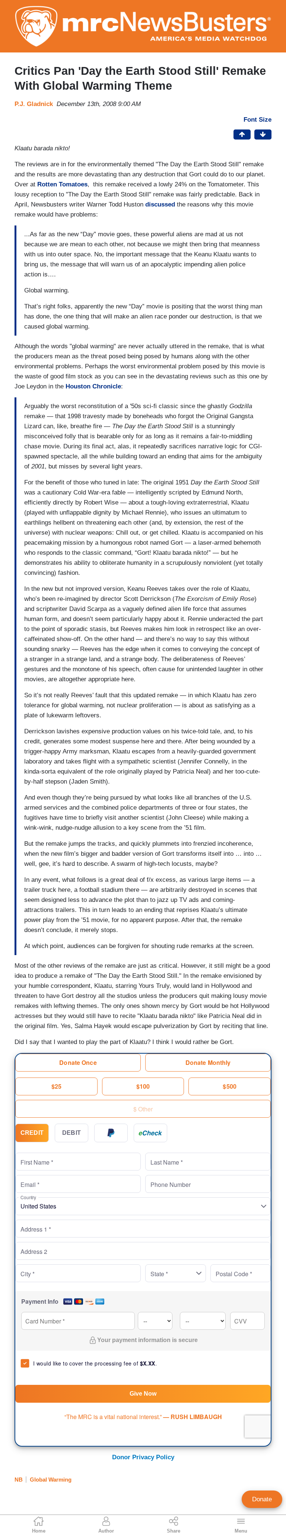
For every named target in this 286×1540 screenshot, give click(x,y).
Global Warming (51, 1479)
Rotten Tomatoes (62, 184)
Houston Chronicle (93, 386)
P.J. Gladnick (34, 104)
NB (19, 1479)
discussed (160, 204)
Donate (262, 1499)
